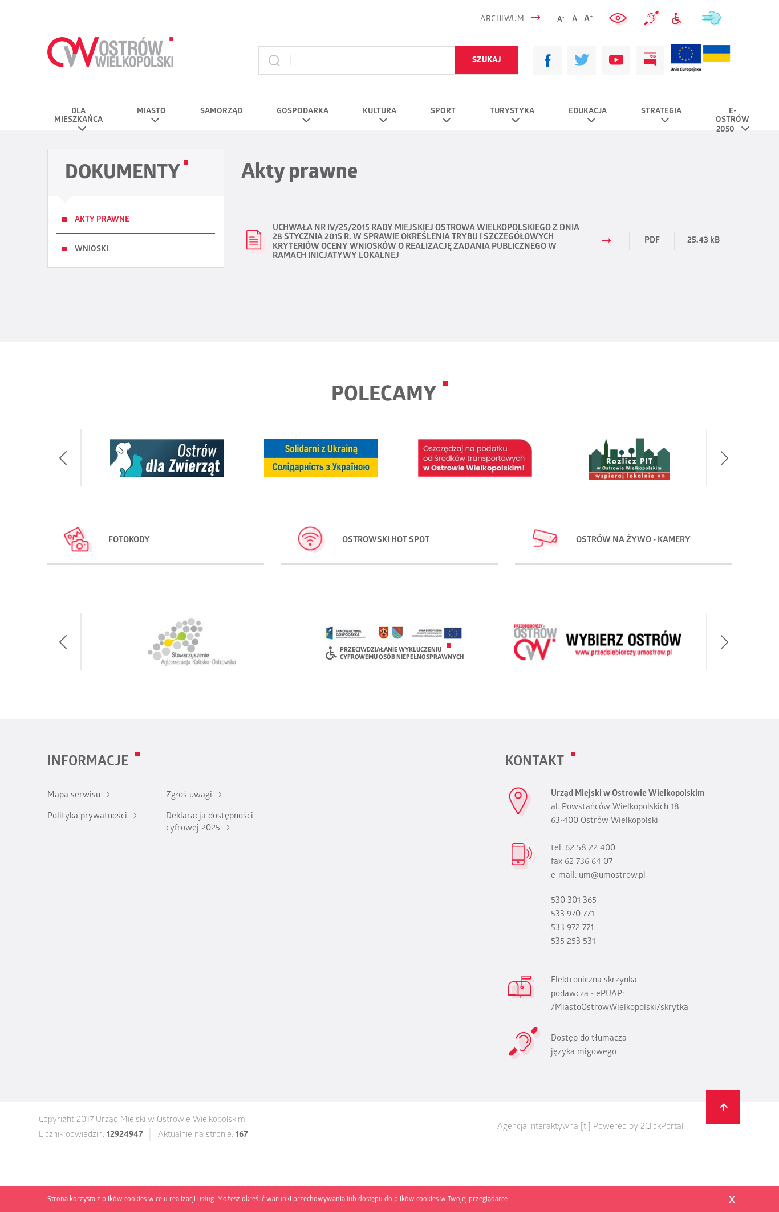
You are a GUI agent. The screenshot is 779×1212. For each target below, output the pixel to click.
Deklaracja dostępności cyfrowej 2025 (209, 823)
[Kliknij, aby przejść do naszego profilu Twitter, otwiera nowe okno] (581, 60)
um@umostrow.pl (612, 876)
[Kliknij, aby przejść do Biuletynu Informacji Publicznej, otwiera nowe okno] (650, 60)
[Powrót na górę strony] (723, 1107)
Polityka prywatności (87, 817)
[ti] (586, 1127)
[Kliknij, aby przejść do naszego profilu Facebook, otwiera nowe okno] (547, 60)
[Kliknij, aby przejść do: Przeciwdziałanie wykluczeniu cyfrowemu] (680, 19)
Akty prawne (102, 220)
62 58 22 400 (590, 849)
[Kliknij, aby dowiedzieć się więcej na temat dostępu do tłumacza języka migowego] (651, 18)
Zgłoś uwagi (189, 796)
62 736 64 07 (588, 862)
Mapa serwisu (73, 796)
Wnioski (91, 250)
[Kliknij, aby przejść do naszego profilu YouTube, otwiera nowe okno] (616, 60)
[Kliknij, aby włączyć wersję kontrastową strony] (619, 18)
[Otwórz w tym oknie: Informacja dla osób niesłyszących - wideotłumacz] (524, 1058)
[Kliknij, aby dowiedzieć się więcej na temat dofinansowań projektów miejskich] (685, 60)
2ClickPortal (661, 1127)
